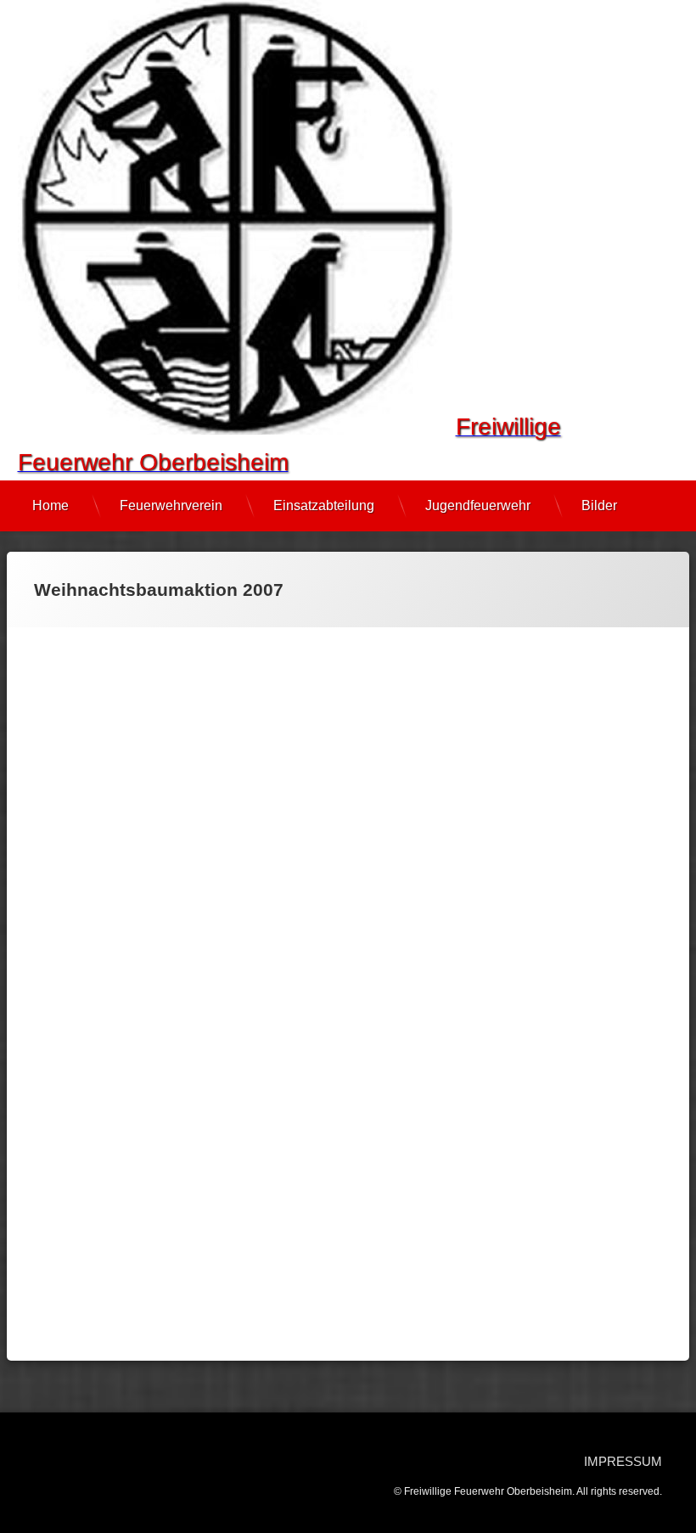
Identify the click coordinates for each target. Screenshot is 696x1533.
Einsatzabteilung (323, 505)
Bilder (599, 505)
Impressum (623, 1461)
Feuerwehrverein (171, 505)
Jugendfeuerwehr (477, 505)
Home (50, 505)
